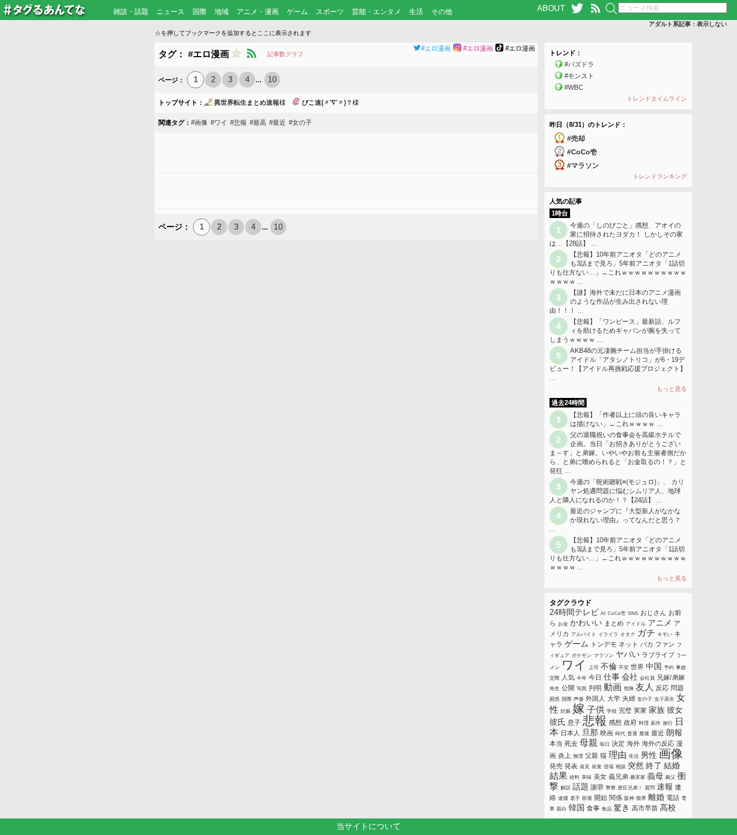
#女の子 (300, 122)
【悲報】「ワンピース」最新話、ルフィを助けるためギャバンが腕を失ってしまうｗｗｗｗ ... (615, 330)
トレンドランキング (660, 176)
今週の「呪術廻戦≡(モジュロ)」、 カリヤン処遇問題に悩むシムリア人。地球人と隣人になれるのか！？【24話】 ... (616, 491)
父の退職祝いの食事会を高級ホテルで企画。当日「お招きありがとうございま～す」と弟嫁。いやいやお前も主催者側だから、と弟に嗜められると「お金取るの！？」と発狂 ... (617, 453)
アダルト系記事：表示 (688, 24)
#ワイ (219, 122)
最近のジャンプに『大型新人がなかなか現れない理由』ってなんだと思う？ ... (615, 520)
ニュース (170, 12)
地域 (222, 12)
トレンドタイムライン (657, 98)
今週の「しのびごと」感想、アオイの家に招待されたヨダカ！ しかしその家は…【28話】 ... (616, 234)
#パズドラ (579, 64)
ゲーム (297, 12)
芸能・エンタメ (376, 12)
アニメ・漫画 (258, 12)
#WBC (574, 87)
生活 (416, 12)
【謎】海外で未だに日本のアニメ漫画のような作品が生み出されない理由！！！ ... (615, 301)
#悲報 (238, 122)
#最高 (258, 122)
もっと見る (672, 388)
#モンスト (579, 76)
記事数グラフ (285, 54)
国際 (200, 12)
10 (272, 79)
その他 (441, 12)
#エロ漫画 (436, 48)
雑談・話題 (130, 12)
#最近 (277, 122)
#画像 (199, 122)
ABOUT (551, 8)
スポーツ (330, 12)
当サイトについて (368, 826)
